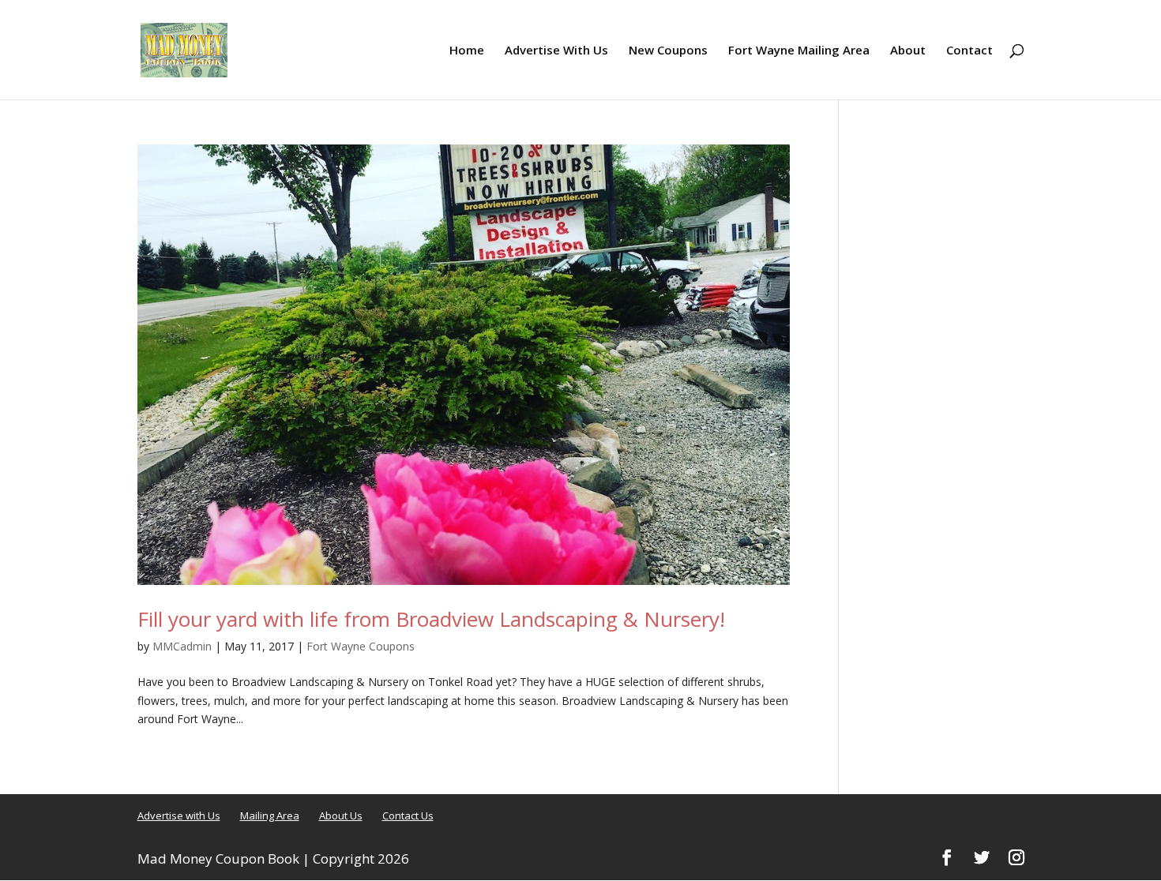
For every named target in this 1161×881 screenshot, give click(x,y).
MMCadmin (182, 646)
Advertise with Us (178, 815)
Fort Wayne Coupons (360, 646)
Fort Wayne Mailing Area (799, 51)
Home (466, 51)
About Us (341, 815)
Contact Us (408, 815)
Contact (969, 51)
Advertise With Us (556, 51)
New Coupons (668, 51)
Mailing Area (269, 815)
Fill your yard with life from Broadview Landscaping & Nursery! (431, 619)
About (908, 51)
